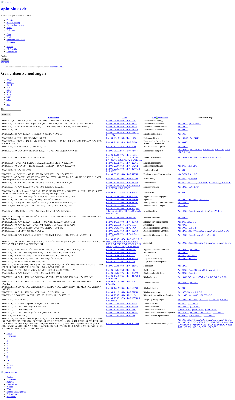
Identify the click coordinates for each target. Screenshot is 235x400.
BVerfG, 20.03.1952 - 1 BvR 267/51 (122, 312)
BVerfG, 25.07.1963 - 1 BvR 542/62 (122, 166)
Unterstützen (12, 51)
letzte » (10, 368)
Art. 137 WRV (198, 277)
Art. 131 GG (183, 312)
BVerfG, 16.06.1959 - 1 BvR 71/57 (121, 124)
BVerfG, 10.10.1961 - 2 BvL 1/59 (120, 261)
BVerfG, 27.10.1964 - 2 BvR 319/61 (122, 202)
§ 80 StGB (182, 174)
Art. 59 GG (204, 270)
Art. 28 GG (183, 146)
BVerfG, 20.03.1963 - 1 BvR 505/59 (122, 178)
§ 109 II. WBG (184, 309)
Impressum (11, 396)
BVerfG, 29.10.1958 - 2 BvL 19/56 (121, 138)
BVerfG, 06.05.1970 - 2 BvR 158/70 (122, 129)
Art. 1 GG (182, 320)
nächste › (10, 365)
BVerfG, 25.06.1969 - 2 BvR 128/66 (122, 199)
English (10, 37)
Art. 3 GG (194, 157)
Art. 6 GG (182, 134)
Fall (154, 118)
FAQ (9, 389)
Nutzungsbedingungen (16, 391)
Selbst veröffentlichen (16, 39)
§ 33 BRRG (195, 307)
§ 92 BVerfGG (190, 327)
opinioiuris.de (14, 8)
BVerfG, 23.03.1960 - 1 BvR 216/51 (122, 266)
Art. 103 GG (203, 320)
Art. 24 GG (183, 270)
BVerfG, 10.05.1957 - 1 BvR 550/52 (122, 183)
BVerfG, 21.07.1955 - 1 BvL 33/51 (121, 252)
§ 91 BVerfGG (217, 312)
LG (8, 102)
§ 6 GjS (211, 235)
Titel (124, 118)
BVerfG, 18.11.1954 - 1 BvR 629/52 (122, 192)
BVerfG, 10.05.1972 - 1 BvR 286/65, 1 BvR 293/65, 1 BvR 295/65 (123, 187)
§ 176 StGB (225, 183)
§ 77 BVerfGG (208, 315)
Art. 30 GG (183, 199)
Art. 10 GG (192, 320)
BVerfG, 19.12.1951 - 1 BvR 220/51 (122, 163)
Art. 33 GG (183, 142)
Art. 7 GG (186, 152)
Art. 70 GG (193, 199)
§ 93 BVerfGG (195, 124)
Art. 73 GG (195, 138)
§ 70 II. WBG (211, 309)
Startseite (5, 62)
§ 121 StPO (193, 304)
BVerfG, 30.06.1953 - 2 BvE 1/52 (120, 270)
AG (8, 104)
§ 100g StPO (227, 322)
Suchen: (5, 56)
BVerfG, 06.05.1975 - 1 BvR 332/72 (122, 273)
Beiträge (10, 20)
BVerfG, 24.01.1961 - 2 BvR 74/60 (121, 142)
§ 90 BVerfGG (206, 295)
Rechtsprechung (13, 22)
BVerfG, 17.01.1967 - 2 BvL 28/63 (121, 309)
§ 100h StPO (183, 325)
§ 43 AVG (216, 157)
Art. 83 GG (226, 243)
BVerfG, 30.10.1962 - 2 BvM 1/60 (121, 249)
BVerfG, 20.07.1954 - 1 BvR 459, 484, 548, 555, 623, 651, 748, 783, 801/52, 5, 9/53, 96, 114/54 (123, 211)
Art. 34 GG (214, 299)
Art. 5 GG (182, 170)
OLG (9, 99)
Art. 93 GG (183, 315)
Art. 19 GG (183, 228)
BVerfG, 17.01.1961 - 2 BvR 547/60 (122, 307)
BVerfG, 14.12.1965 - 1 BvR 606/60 (122, 288)
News (9, 27)
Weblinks (11, 30)
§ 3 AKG (224, 299)
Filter (3, 109)
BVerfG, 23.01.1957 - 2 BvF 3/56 (120, 315)
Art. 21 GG (183, 295)
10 (8, 360)
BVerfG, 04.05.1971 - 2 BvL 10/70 (121, 228)
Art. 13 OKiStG (184, 277)
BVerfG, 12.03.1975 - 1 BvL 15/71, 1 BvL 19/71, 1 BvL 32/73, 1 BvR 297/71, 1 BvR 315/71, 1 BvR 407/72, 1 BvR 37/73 (124, 157)
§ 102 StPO (195, 325)
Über (9, 34)
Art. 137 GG (183, 202)
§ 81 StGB (192, 174)
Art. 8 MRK (202, 183)
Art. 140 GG (208, 149)
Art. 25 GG (183, 217)
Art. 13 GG (215, 320)
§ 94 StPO (201, 327)
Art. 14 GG (183, 211)
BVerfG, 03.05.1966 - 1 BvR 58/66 (121, 304)
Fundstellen (53, 118)
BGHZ (10, 87)
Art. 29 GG (183, 129)
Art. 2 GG (182, 166)
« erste (9, 333)
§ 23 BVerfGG (215, 211)
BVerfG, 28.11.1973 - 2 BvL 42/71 (121, 225)
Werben (10, 46)
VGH (9, 97)
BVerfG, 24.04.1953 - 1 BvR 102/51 (122, 196)
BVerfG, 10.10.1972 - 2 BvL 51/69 (121, 146)
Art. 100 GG (183, 149)
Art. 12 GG (183, 124)
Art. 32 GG (193, 270)
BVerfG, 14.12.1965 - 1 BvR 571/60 (122, 292)
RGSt (9, 92)
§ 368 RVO (194, 187)
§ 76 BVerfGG (195, 315)
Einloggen (11, 42)
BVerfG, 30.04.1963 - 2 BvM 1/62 (121, 217)
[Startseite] (6, 2)
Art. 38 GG (193, 295)
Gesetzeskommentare (16, 25)
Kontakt (10, 377)
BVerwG (10, 82)
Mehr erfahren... (57, 67)
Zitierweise (11, 379)
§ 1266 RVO (205, 157)
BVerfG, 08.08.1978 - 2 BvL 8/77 (120, 255)
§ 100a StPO (202, 322)
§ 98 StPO (212, 327)
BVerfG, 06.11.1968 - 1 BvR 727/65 (122, 151)
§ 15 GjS (192, 228)
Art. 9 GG (182, 192)
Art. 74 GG (204, 199)
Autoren (10, 382)
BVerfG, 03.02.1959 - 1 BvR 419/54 (122, 174)
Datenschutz (12, 394)
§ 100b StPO (215, 322)
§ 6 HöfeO (192, 178)
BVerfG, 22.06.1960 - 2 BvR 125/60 (122, 231)
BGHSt (10, 85)
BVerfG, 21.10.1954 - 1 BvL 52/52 (121, 205)
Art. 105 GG (183, 138)
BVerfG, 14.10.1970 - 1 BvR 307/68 (122, 222)
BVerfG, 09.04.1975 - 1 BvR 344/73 (122, 258)
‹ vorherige (11, 336)
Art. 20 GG (214, 231)
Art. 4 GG (219, 149)
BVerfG (10, 80)
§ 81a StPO (192, 166)
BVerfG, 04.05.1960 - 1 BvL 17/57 (121, 121)
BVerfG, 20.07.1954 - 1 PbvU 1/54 (121, 295)
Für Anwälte (12, 49)
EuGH (9, 90)
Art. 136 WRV (196, 149)
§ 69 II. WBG (198, 309)
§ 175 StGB (214, 183)
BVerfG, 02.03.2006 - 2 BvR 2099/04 (122, 323)
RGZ (9, 95)
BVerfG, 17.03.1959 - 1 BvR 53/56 (121, 126)
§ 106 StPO (206, 325)
